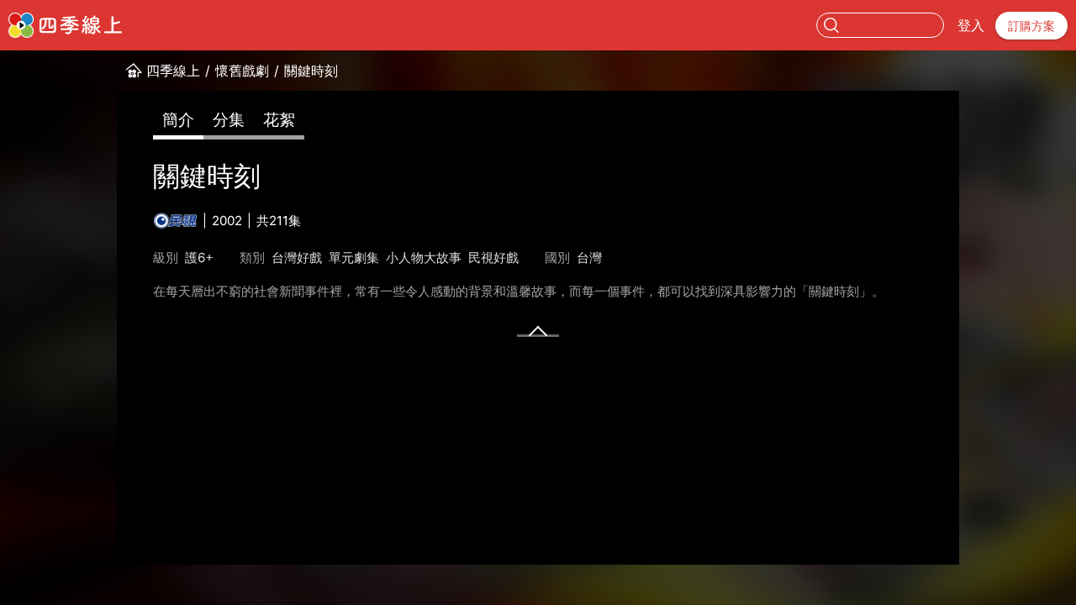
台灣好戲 (297, 258)
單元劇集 (354, 258)
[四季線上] (65, 25)
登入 (970, 25)
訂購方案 (1031, 25)
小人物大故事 (424, 258)
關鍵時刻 (311, 70)
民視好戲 (493, 258)
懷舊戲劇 (242, 70)
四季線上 (173, 70)
